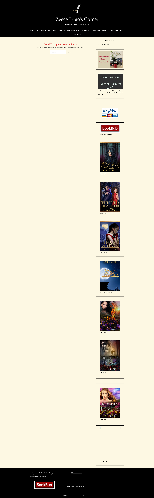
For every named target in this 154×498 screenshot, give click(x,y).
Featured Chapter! (43, 30)
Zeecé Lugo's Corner (77, 19)
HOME (32, 30)
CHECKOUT (119, 30)
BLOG (54, 30)
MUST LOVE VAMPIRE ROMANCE (69, 30)
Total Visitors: (101, 44)
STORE (111, 30)
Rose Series (85, 30)
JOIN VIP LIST (77, 35)
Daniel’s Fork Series (99, 30)
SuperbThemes (87, 495)
